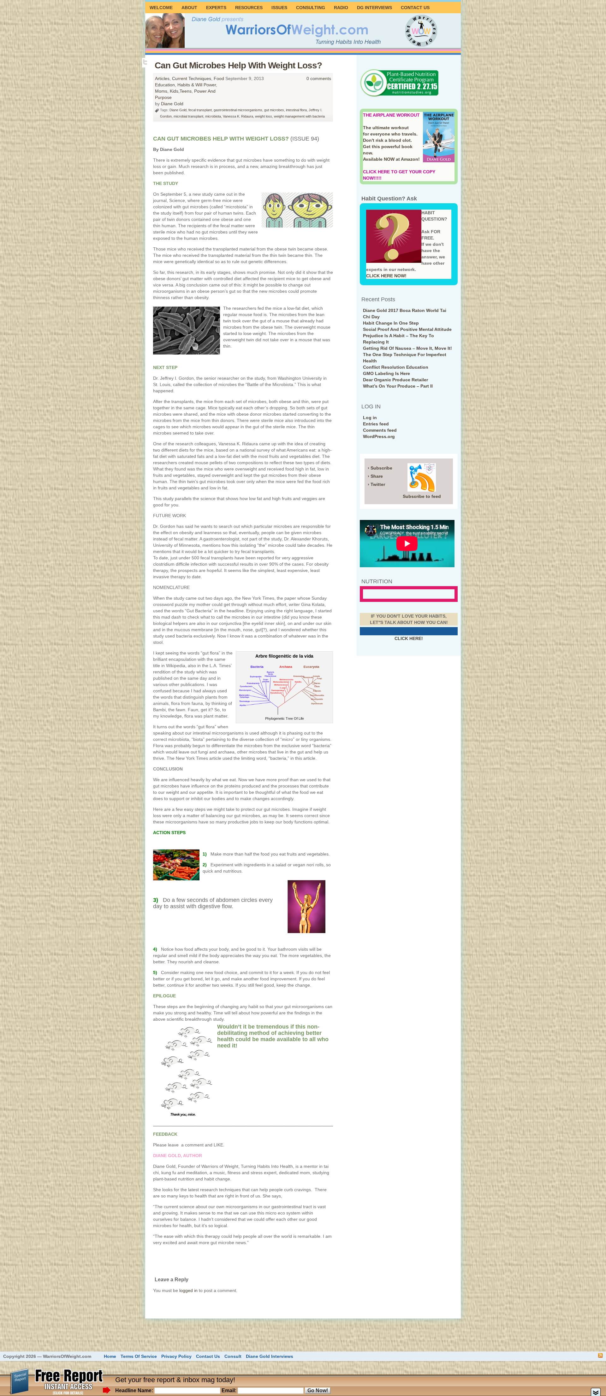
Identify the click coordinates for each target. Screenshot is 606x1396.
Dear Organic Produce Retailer (395, 379)
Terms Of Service (139, 1356)
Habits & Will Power (196, 84)
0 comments (318, 78)
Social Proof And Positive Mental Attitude (407, 329)
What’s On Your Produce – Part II (398, 386)
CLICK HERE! (409, 638)
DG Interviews (374, 7)
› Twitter (376, 484)
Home (110, 1356)
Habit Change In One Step (391, 323)
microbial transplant (188, 116)
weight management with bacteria (299, 116)
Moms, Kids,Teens (173, 91)
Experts (216, 7)
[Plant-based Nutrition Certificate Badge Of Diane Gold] (399, 96)
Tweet (145, 62)
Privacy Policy (176, 1356)
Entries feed (376, 423)
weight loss (263, 116)
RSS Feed (600, 1355)
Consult (232, 1356)
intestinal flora (296, 110)
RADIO (341, 7)
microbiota (213, 116)
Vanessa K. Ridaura (238, 116)
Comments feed (380, 430)
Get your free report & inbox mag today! (175, 1380)
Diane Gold (172, 103)
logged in (188, 1290)
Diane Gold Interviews (269, 1356)
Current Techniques (191, 78)
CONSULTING (310, 7)
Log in (370, 417)
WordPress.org (379, 436)
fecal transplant (200, 110)
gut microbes (274, 110)
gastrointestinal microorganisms (238, 110)
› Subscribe (380, 467)
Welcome (161, 7)
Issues (279, 7)
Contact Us (415, 7)
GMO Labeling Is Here (386, 373)
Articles (162, 78)
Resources (249, 7)
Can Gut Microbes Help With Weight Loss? (238, 65)
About (189, 7)
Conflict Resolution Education (395, 367)
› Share (375, 476)
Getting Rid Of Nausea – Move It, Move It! (407, 348)
